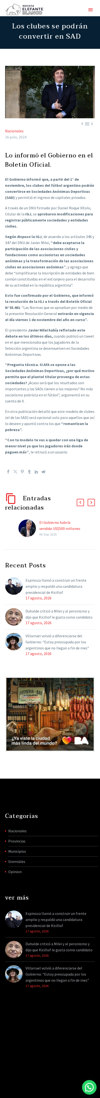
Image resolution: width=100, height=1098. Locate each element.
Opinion (15, 871)
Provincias (16, 841)
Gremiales (16, 861)
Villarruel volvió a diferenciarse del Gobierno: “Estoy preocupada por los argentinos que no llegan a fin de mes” (57, 641)
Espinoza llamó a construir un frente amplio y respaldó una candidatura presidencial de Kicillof (55, 586)
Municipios (17, 851)
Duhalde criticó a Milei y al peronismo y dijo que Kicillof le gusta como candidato (58, 614)
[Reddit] (43, 472)
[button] (80, 502)
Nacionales (14, 130)
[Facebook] (8, 472)
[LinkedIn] (36, 472)
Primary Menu (90, 9)
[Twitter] (15, 472)
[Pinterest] (22, 472)
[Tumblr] (29, 472)
